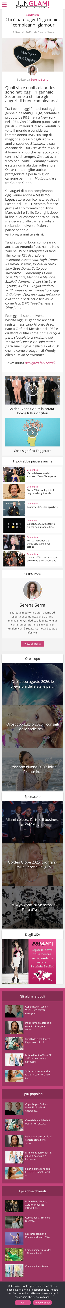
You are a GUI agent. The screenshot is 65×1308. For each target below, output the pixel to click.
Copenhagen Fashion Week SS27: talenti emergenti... (36, 1010)
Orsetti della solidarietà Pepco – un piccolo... (37, 1040)
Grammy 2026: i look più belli (42, 507)
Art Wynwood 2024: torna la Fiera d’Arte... (32, 907)
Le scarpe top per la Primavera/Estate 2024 (37, 1235)
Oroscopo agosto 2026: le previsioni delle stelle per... (32, 684)
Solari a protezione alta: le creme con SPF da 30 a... (37, 1074)
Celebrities (32, 14)
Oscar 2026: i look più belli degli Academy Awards (40, 491)
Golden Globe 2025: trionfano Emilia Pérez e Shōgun (32, 864)
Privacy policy (42, 1302)
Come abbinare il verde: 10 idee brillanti (38, 1251)
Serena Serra (46, 32)
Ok (23, 1302)
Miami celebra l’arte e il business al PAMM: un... (33, 822)
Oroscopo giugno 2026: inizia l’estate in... (32, 769)
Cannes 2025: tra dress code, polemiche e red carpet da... (42, 559)
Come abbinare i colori (37, 1266)
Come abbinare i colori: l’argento (37, 1219)
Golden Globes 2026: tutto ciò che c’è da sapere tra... (41, 525)
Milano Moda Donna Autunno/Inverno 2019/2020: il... (36, 1205)
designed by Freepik (40, 363)
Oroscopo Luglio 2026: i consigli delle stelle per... (32, 726)
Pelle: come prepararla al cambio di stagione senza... (38, 1026)
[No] (54, 1295)
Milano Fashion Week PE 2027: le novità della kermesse (38, 1058)
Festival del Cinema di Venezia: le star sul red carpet (39, 543)
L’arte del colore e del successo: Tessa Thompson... (42, 475)
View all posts (32, 643)
